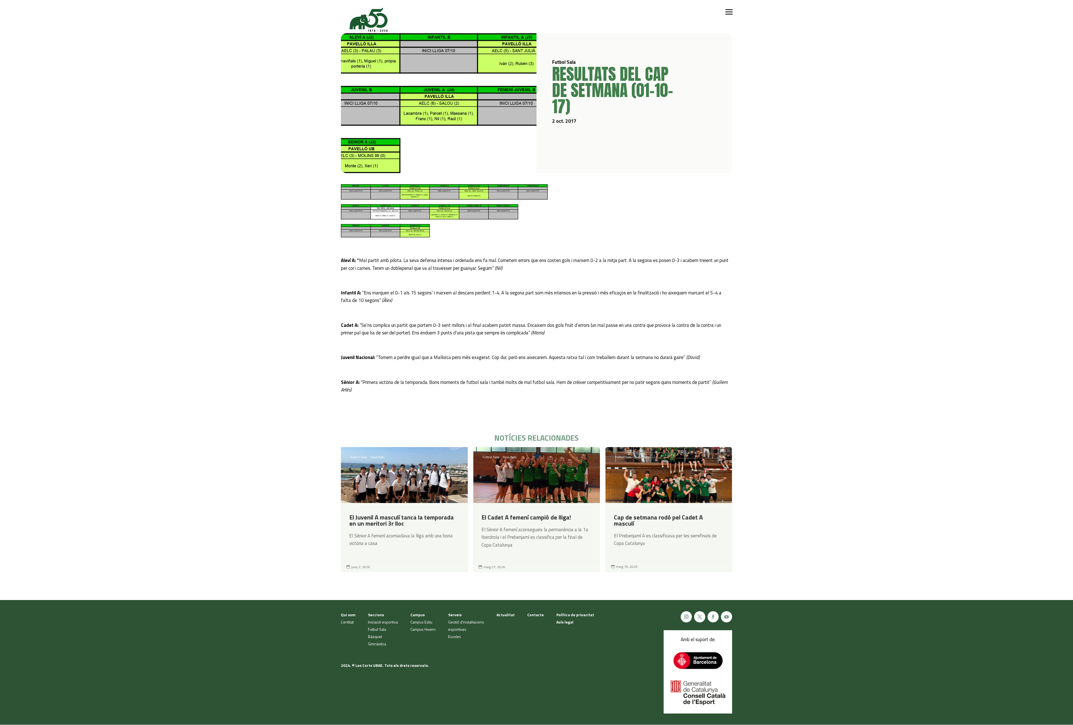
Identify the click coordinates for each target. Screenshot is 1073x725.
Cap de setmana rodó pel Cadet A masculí (669, 509)
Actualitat (506, 615)
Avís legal (564, 622)
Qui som (348, 615)
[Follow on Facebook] (713, 616)
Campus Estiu (421, 622)
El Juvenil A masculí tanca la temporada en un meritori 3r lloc (404, 509)
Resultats (377, 457)
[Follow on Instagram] (686, 616)
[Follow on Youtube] (726, 616)
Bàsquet (375, 636)
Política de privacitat (575, 615)
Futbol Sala (358, 457)
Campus (417, 615)
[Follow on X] (699, 616)
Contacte (535, 615)
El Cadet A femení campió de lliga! (536, 509)
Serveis (455, 615)
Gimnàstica (377, 644)
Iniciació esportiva (383, 622)
